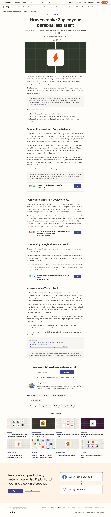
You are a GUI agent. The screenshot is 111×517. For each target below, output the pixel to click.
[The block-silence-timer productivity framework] (18, 445)
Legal (97, 512)
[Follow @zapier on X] (19, 508)
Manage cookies (90, 512)
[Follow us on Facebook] (14, 508)
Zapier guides (95, 6)
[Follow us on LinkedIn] (16, 508)
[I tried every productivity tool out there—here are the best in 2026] (43, 445)
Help (48, 507)
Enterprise (73, 507)
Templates (80, 507)
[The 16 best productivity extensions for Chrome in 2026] (43, 424)
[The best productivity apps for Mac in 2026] (92, 424)
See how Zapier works (32, 491)
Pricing (44, 507)
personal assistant (33, 93)
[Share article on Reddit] (57, 40)
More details (31, 183)
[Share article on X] (51, 40)
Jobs (68, 507)
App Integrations (89, 507)
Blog (7, 7)
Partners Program (99, 507)
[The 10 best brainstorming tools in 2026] (92, 445)
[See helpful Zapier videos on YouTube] (22, 508)
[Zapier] (7, 2)
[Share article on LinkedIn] (54, 40)
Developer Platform (56, 507)
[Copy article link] (60, 40)
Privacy (102, 512)
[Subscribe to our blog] (25, 508)
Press (64, 507)
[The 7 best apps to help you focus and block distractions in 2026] (18, 424)
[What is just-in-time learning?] (67, 445)
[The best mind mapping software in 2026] (67, 424)
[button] (67, 372)
